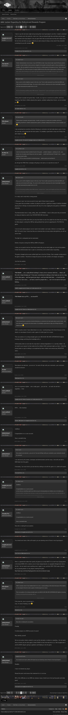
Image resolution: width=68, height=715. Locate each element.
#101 (66, 48)
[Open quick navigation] (66, 18)
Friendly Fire (18, 51)
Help (56, 708)
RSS (66, 709)
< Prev (8, 26)
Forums (10, 10)
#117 (66, 574)
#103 (66, 136)
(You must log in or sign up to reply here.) (59, 692)
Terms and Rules (56, 711)
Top (63, 708)
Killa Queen (5, 121)
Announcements (10, 24)
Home (3, 10)
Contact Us (51, 708)
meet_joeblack (6, 277)
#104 (66, 165)
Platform (3, 708)
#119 (66, 648)
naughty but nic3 (6, 38)
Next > (33, 26)
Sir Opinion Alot (18, 108)
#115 (66, 529)
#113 (66, 469)
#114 (66, 501)
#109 (66, 375)
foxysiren (28, 399)
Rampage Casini (32, 140)
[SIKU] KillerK (6, 181)
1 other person (35, 288)
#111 (66, 417)
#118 (66, 606)
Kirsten (27, 288)
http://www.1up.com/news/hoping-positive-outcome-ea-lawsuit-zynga (32, 571)
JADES (16, 288)
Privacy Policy (64, 711)
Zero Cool (17, 553)
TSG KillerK (18, 272)
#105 (66, 264)
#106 (66, 285)
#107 (66, 306)
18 (30, 26)
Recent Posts (13, 14)
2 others (39, 140)
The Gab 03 (25, 51)
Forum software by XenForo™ (13, 711)
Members (17, 10)
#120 (66, 683)
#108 (66, 353)
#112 (66, 441)
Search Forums (5, 14)
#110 (66, 396)
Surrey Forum (65, 714)
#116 (66, 550)
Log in (63, 1)
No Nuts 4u (5, 152)
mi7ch (20, 24)
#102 (66, 105)
